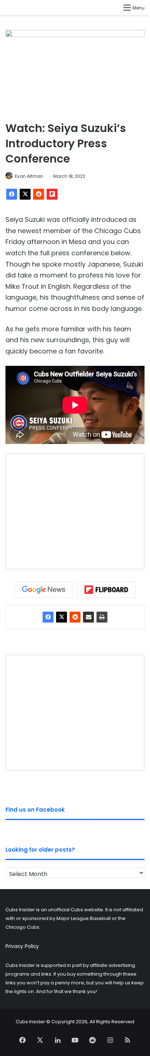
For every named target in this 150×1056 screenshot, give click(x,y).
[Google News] (43, 590)
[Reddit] (38, 194)
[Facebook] (11, 194)
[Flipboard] (52, 194)
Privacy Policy (22, 946)
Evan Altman (29, 176)
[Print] (101, 617)
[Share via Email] (88, 617)
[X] (25, 194)
